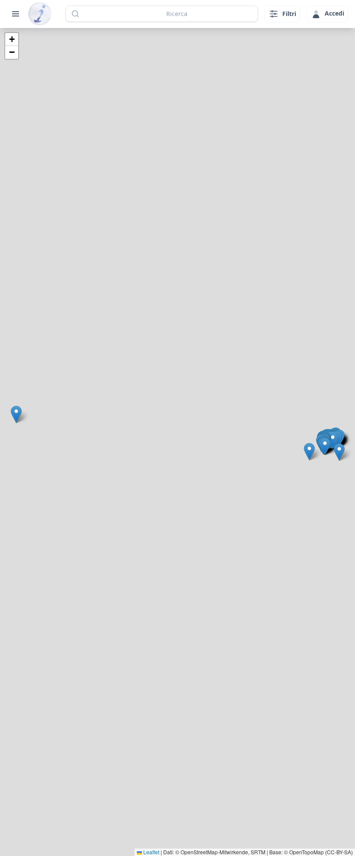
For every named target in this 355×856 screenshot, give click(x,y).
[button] (16, 414)
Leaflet (150, 852)
